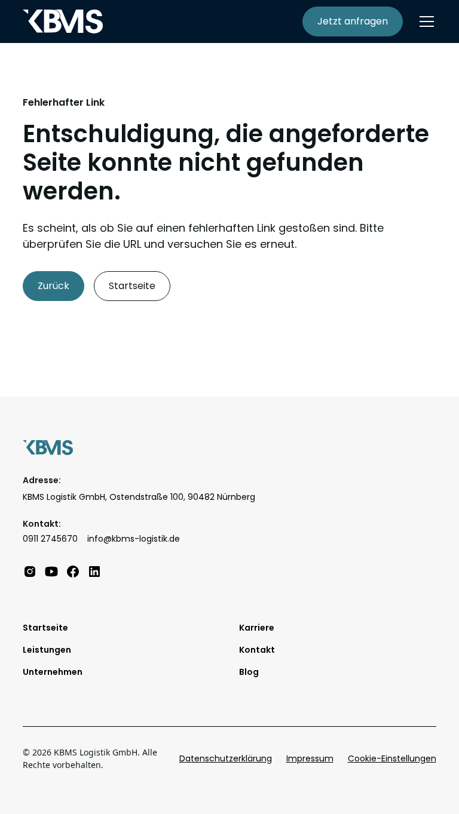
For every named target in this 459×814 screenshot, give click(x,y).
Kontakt (257, 650)
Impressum (309, 758)
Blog (249, 672)
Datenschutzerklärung (225, 758)
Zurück (53, 286)
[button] (424, 21)
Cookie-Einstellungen (392, 758)
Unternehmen (52, 672)
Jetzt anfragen (352, 21)
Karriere (256, 628)
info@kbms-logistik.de (133, 539)
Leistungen (47, 650)
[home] (63, 21)
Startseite (132, 286)
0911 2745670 (50, 539)
